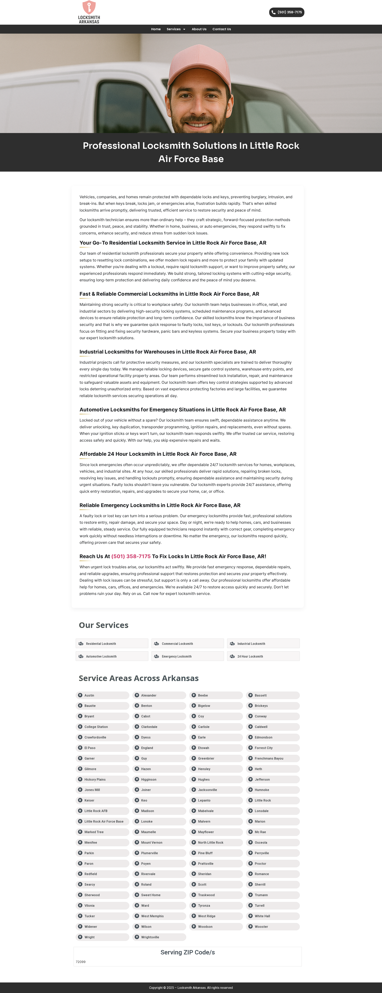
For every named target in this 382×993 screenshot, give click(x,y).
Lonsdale (262, 811)
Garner (90, 758)
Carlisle (204, 727)
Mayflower (206, 832)
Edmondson (263, 737)
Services (174, 29)
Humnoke (262, 790)
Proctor (260, 864)
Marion (260, 821)
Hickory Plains (95, 779)
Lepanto (204, 800)
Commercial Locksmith (177, 644)
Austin (89, 695)
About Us (199, 29)
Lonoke (147, 821)
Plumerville (149, 853)
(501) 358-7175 (131, 556)
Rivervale (148, 874)
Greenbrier (206, 758)
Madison (147, 811)
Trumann (261, 895)
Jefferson (262, 779)
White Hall (262, 916)
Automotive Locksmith (101, 656)
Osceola (261, 842)
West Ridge (206, 916)
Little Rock (263, 800)
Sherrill (260, 884)
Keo (144, 800)
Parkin (89, 853)
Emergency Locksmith (177, 656)
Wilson (146, 927)
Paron (89, 864)
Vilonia (90, 905)
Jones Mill (92, 790)
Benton (146, 706)
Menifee (91, 842)
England (147, 748)
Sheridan (204, 874)
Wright (90, 937)
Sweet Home (151, 895)
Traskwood (206, 895)
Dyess (146, 737)
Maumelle (148, 832)
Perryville (262, 853)
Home (156, 29)
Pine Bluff (205, 853)
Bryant (89, 716)
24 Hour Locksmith (250, 656)
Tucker (90, 916)
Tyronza (204, 905)
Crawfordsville (95, 737)
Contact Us (221, 29)
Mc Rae (260, 832)
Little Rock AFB (96, 811)
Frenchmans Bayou (269, 758)
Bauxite (90, 706)
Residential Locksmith (101, 644)
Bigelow (204, 706)
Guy (144, 758)
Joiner (146, 790)
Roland (146, 884)
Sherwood (92, 895)
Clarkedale (149, 727)
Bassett (261, 695)
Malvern (204, 821)
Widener (91, 927)
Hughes (204, 779)
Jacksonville (207, 790)
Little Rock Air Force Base (104, 821)
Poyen (146, 864)
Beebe (203, 695)
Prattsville (205, 864)
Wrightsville (150, 937)
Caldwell (261, 727)
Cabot (145, 716)
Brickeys (261, 706)
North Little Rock (210, 842)
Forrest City (264, 748)
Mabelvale (206, 811)
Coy (201, 716)
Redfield (91, 874)
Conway (261, 716)
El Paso (90, 748)
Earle (202, 737)
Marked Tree (94, 832)
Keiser (89, 800)
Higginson (148, 779)
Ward (145, 905)
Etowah (203, 748)
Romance (262, 874)
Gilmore (90, 769)
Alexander (148, 695)
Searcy (90, 884)
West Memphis (152, 916)
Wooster (261, 927)
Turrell (259, 905)
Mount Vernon (151, 842)
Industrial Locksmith (251, 644)
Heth (258, 769)
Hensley (204, 769)
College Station (96, 727)
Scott (202, 884)
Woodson (205, 927)
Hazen (146, 769)
